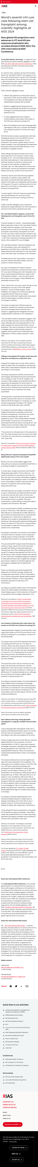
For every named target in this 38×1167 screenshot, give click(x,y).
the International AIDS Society (15, 925)
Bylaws (5, 1112)
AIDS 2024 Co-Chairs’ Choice (22, 349)
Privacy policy (13, 1141)
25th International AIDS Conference (20, 907)
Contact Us (8, 1102)
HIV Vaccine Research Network (14, 1021)
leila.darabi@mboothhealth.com (12, 967)
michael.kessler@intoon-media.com (13, 976)
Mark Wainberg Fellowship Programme (16, 1032)
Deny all (15, 1154)
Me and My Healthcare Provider (14, 1035)
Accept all (16, 1160)
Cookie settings (18, 1147)
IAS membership (10, 1083)
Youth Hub (8, 1048)
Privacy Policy (7, 1115)
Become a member (12, 1124)
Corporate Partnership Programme (15, 1080)
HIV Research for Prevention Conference (17, 1065)
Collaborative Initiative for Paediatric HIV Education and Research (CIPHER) (17, 1011)
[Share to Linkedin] (21, 986)
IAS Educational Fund (11, 1018)
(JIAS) (17, 1028)
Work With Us (9, 1105)
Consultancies (10, 1107)
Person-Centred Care (11, 1038)
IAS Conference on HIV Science (14, 1062)
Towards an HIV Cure (11, 1045)
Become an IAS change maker (14, 1077)
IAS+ (6, 1024)
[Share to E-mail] (26, 986)
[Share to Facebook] (11, 986)
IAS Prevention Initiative (12, 1042)
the (6, 907)
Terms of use (6, 1118)
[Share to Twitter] (16, 986)
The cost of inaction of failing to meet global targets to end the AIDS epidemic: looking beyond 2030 (18, 445)
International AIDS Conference (14, 1059)
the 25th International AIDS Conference (18, 64)
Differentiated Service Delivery (14, 1015)
